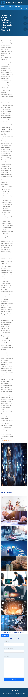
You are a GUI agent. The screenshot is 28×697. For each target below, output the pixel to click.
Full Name (6, 641)
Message (6, 656)
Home (2, 6)
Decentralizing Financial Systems (12, 632)
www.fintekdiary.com (9, 440)
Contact (17, 6)
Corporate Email (8, 648)
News (9, 6)
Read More (5, 635)
